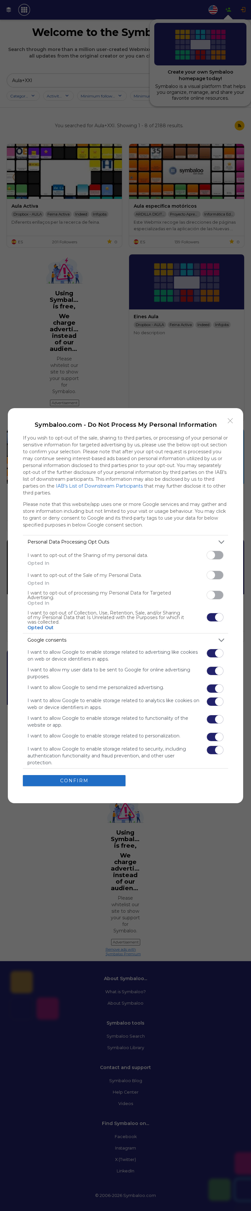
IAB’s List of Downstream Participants (99, 486)
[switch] (215, 555)
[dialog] (125, 605)
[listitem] (125, 542)
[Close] (230, 421)
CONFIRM (74, 781)
